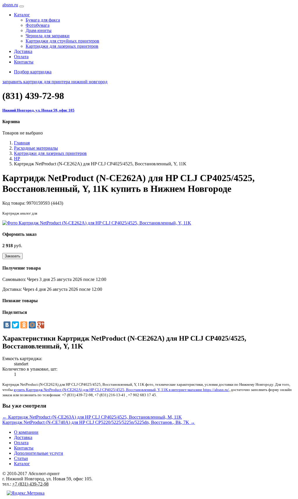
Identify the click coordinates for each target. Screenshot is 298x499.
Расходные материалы (36, 148)
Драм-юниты (39, 30)
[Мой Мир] (32, 324)
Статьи (21, 458)
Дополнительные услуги (38, 453)
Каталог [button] (22, 14)
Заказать (12, 256)
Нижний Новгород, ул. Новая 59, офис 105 (38, 110)
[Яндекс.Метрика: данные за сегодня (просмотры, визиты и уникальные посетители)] (26, 493)
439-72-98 (33, 96)
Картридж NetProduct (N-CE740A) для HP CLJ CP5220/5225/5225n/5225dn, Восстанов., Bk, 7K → (98, 422)
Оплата (21, 56)
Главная (22, 142)
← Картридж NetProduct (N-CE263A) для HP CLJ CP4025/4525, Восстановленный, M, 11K (92, 417)
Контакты (23, 61)
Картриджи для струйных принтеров (62, 40)
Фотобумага (37, 25)
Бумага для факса (43, 19)
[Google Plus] (40, 324)
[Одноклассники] (23, 324)
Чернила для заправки (48, 35)
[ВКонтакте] (6, 324)
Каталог (22, 463)
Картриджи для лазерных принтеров (62, 46)
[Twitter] (15, 324)
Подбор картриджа (33, 71)
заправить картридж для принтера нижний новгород (54, 81)
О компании (26, 432)
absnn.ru (10, 4)
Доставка (23, 51)
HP (17, 158)
